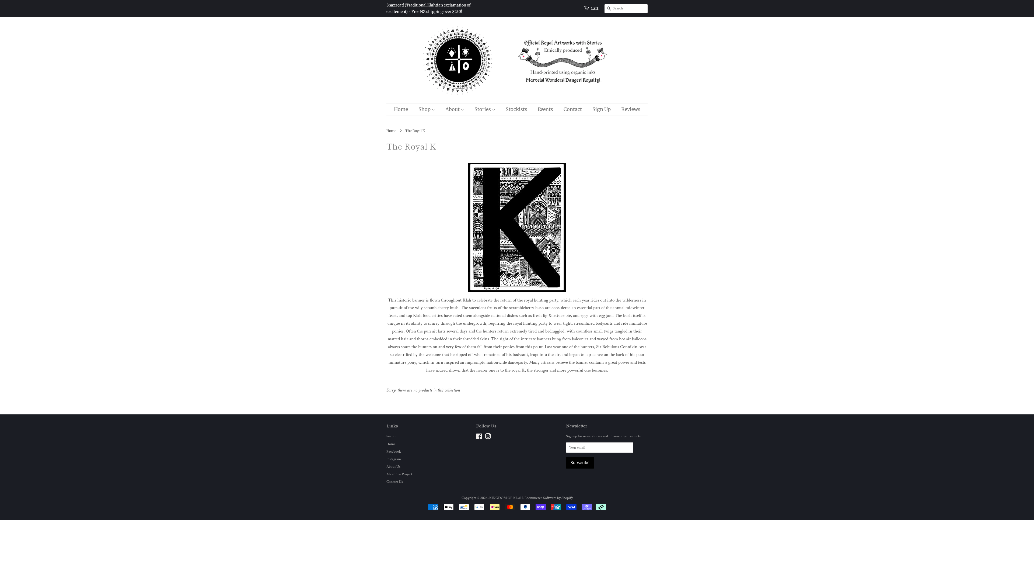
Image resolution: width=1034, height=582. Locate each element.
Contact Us (394, 481)
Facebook (393, 451)
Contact (573, 109)
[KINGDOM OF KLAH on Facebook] (479, 437)
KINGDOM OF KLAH (506, 497)
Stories (483, 109)
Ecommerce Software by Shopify (549, 497)
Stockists (516, 109)
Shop (425, 109)
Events (545, 109)
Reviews (630, 109)
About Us (393, 466)
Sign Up (601, 109)
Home (401, 109)
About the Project (399, 474)
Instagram (393, 459)
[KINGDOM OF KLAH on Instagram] (488, 437)
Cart (594, 8)
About (453, 109)
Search (391, 436)
